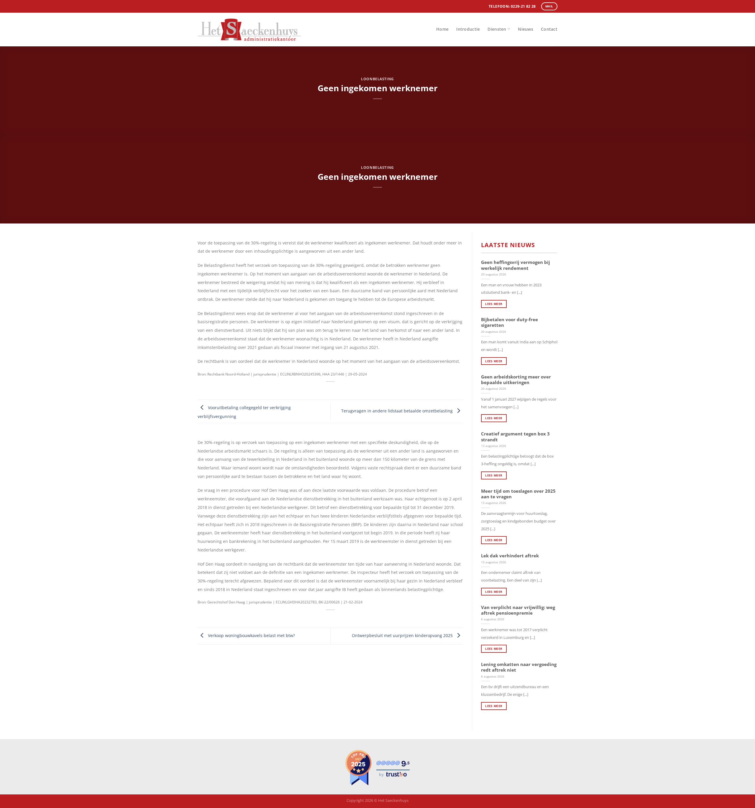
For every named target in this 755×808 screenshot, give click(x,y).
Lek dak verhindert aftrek (510, 556)
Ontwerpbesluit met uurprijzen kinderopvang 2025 (403, 635)
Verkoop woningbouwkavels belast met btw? (251, 635)
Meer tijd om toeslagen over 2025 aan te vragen (518, 494)
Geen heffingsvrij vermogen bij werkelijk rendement (515, 265)
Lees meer (493, 304)
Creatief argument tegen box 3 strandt (515, 436)
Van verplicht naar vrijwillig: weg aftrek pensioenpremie (518, 610)
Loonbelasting (377, 79)
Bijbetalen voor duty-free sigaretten (509, 322)
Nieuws (525, 29)
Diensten (497, 29)
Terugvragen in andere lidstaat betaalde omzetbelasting (397, 411)
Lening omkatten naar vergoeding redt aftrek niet (519, 667)
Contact (549, 29)
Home (442, 29)
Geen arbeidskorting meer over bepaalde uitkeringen (516, 379)
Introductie (468, 29)
